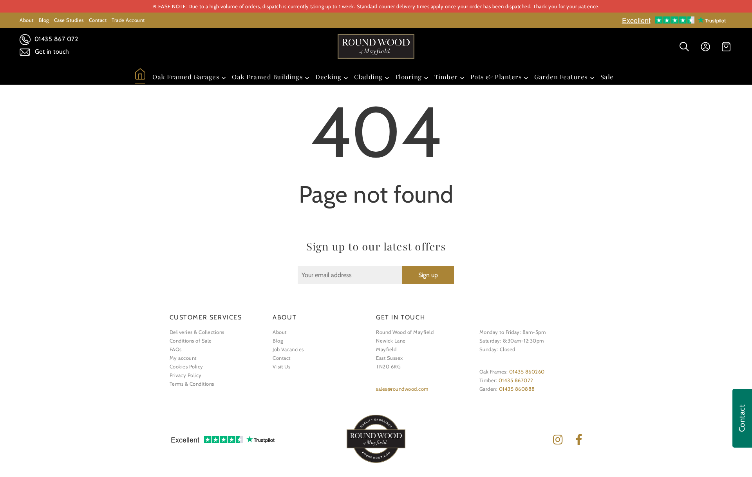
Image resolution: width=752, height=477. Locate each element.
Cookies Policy (186, 366)
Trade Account (128, 20)
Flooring (408, 77)
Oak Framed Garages (185, 77)
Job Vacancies (288, 349)
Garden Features (561, 77)
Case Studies (69, 20)
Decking (328, 77)
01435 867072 (516, 380)
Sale (607, 77)
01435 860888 (517, 389)
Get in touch (51, 51)
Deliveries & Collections (197, 332)
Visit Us (281, 366)
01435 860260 (527, 371)
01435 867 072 (55, 39)
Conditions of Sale (191, 340)
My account (183, 358)
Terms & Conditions (192, 384)
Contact (98, 20)
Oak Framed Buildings (267, 77)
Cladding (368, 77)
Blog (44, 20)
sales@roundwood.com (402, 389)
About (27, 20)
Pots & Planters (496, 77)
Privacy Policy (186, 375)
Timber (446, 77)
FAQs (176, 349)
